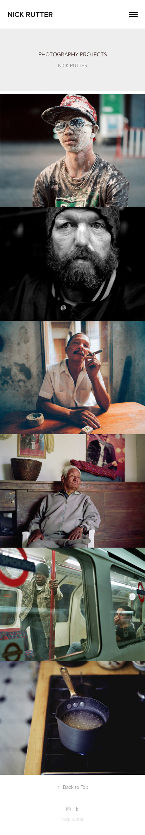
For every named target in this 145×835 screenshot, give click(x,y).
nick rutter (30, 14)
